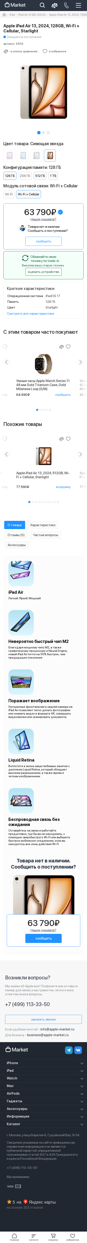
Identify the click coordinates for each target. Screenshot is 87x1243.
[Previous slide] (6, 362)
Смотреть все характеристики (30, 313)
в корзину (63, 487)
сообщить (43, 241)
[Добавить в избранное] (4, 346)
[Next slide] (80, 362)
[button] (34, 1237)
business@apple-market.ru (48, 1035)
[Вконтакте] (78, 1050)
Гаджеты (14, 1101)
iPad (10, 1071)
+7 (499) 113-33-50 (27, 1004)
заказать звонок (43, 1019)
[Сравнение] (61, 346)
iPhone (12, 1063)
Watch (12, 1078)
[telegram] (69, 1050)
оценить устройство (43, 272)
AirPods (13, 1093)
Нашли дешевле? (43, 219)
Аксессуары (17, 1109)
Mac (10, 1086)
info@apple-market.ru (57, 1029)
